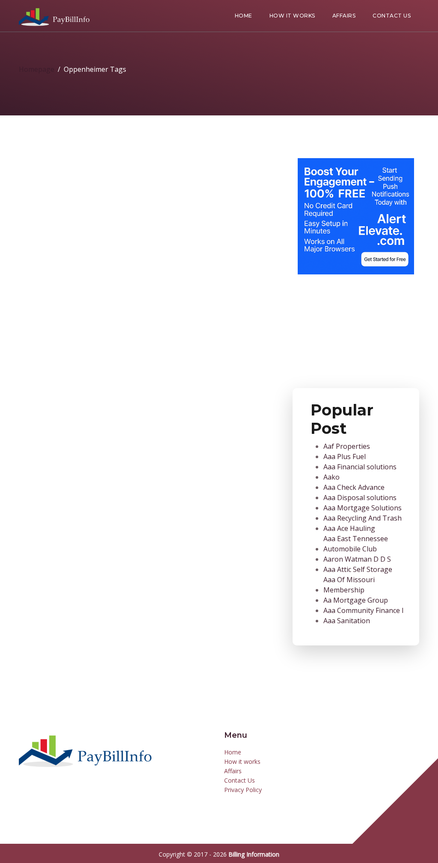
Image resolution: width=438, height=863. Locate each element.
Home (243, 15)
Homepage (36, 69)
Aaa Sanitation (346, 620)
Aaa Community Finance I (363, 610)
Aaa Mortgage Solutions (362, 507)
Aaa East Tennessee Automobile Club (355, 544)
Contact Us (392, 15)
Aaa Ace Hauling (349, 528)
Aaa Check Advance (354, 487)
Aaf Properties (346, 446)
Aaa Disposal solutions (360, 497)
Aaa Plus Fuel (344, 456)
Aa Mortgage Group (355, 600)
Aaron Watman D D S (357, 559)
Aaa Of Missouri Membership (349, 585)
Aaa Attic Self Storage (357, 569)
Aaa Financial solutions (360, 466)
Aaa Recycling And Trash (362, 518)
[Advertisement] (356, 327)
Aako (331, 477)
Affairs (344, 15)
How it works (292, 15)
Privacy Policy (243, 790)
